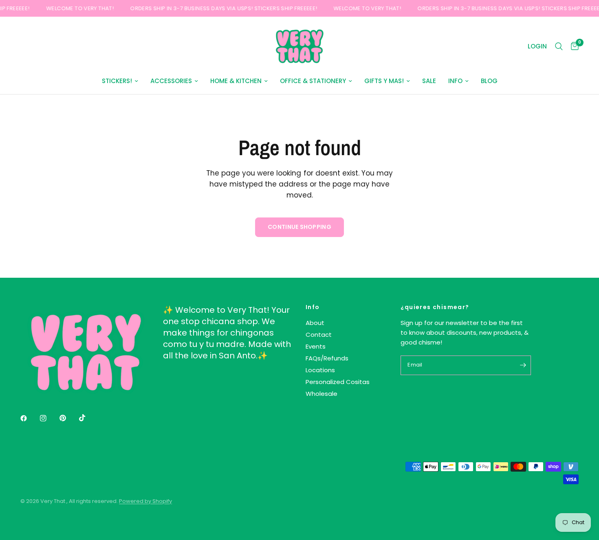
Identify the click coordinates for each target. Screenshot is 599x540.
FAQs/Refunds (327, 358)
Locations (320, 370)
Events (316, 346)
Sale (429, 81)
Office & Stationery (313, 81)
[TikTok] (88, 418)
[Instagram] (49, 418)
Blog (489, 81)
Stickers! (117, 81)
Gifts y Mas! (384, 81)
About (315, 322)
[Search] (559, 46)
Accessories (171, 81)
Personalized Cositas (338, 382)
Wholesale (321, 393)
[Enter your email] (523, 365)
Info (455, 81)
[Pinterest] (68, 418)
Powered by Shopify (145, 501)
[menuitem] (120, 81)
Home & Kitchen (236, 81)
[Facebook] (29, 418)
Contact (319, 334)
